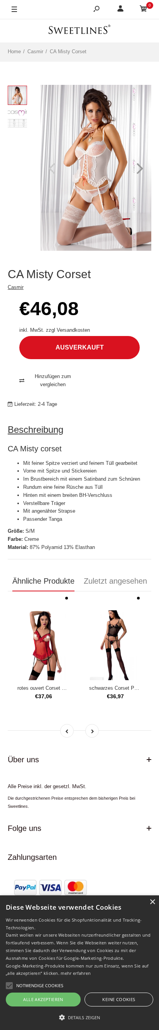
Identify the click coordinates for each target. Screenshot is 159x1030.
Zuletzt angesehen (115, 581)
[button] (79, 1017)
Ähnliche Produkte (43, 581)
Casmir (16, 287)
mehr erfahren (76, 973)
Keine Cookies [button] (118, 999)
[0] (143, 10)
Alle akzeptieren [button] (43, 999)
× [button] (152, 902)
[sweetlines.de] (79, 30)
